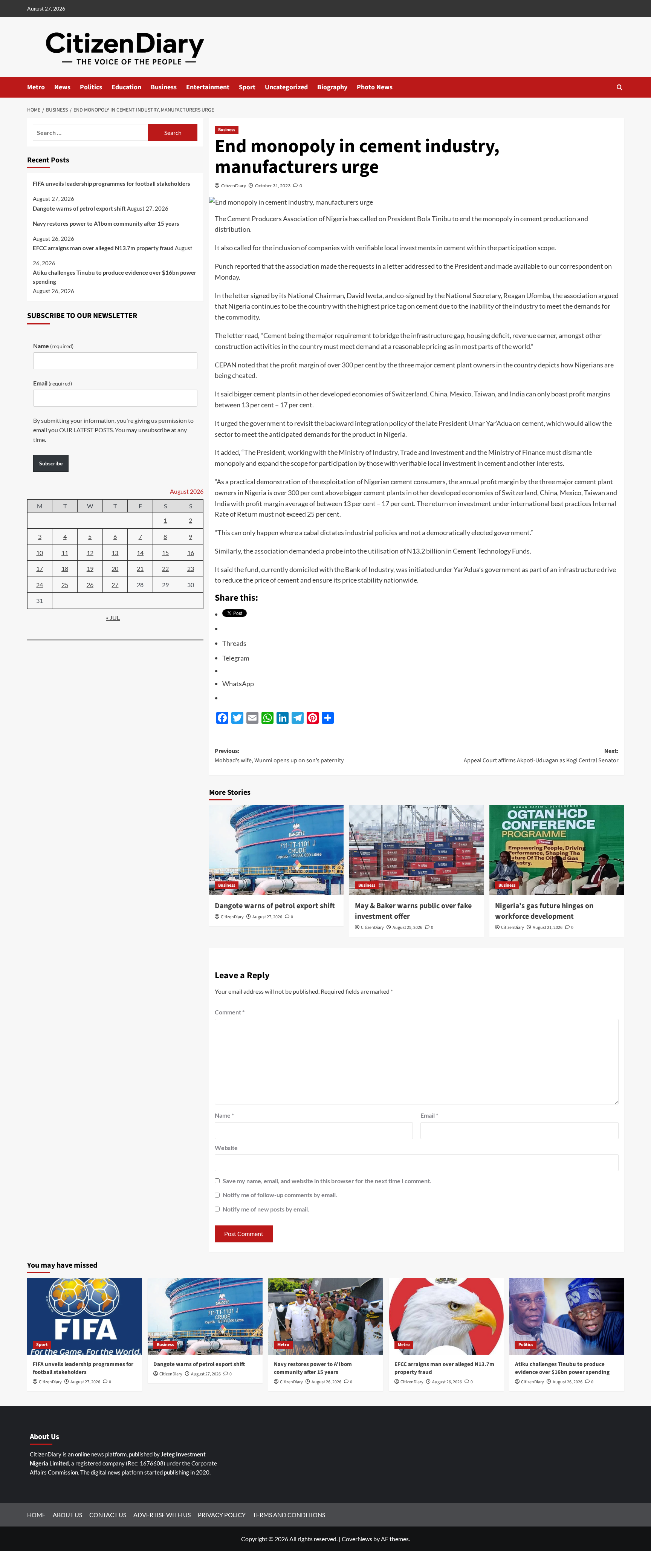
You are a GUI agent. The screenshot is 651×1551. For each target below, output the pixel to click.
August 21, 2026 (547, 927)
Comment (230, 1012)
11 (64, 552)
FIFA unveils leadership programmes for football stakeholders (111, 183)
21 (140, 568)
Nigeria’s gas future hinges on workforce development (544, 911)
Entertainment (207, 87)
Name (224, 1115)
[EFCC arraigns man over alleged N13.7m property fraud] (446, 1316)
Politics (91, 87)
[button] (619, 87)
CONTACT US (107, 1514)
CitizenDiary (233, 185)
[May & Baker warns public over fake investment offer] (416, 850)
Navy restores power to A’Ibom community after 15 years (106, 223)
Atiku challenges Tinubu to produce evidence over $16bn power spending (114, 277)
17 (39, 568)
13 (115, 552)
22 (165, 568)
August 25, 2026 (407, 927)
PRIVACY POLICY (222, 1514)
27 (115, 584)
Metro (36, 87)
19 (90, 568)
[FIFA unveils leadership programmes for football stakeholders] (84, 1316)
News (62, 87)
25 (64, 584)
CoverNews (357, 1538)
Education (126, 87)
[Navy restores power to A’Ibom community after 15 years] (325, 1316)
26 (90, 584)
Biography (332, 87)
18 (64, 568)
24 (39, 584)
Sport (247, 87)
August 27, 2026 (267, 917)
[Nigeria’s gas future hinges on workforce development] (556, 850)
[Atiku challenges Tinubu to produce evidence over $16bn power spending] (566, 1316)
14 (140, 552)
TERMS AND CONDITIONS (289, 1514)
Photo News (375, 87)
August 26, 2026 (326, 1382)
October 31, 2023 (272, 185)
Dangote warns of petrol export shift (275, 906)
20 (115, 568)
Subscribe (51, 463)
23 (190, 568)
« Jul (113, 617)
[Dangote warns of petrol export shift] (276, 850)
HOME (36, 1514)
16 (190, 552)
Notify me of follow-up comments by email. (280, 1194)
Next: (541, 756)
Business (164, 87)
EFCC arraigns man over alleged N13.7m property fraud (103, 248)
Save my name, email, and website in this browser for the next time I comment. (327, 1180)
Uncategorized (286, 87)
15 (165, 552)
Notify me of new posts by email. (266, 1209)
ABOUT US (67, 1514)
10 (39, 552)
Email (429, 1115)
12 (90, 552)
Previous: (279, 756)
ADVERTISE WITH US (162, 1514)
